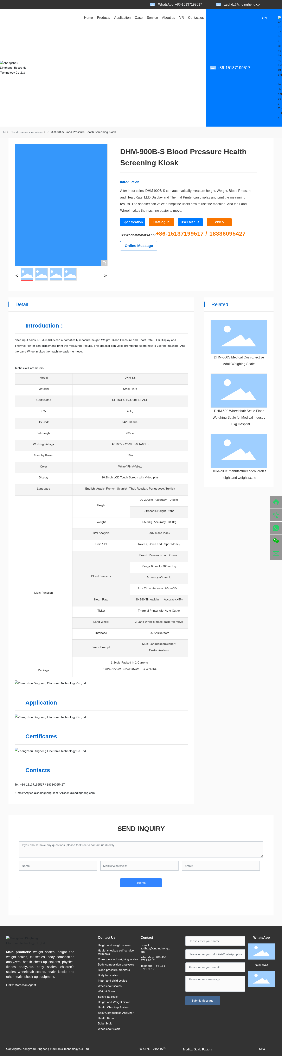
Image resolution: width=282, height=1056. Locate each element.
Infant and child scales (112, 980)
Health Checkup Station (113, 1007)
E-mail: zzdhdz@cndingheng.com (155, 948)
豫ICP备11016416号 (153, 1048)
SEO (262, 1048)
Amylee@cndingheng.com (41, 792)
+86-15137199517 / (181, 233)
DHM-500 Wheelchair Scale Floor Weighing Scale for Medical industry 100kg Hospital (239, 417)
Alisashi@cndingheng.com (77, 792)
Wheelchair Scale (109, 1028)
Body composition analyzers (116, 964)
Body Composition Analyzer (116, 1012)
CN (264, 18)
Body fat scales (108, 975)
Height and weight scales (114, 945)
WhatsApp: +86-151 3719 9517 (154, 958)
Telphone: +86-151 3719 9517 (153, 967)
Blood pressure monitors (27, 132)
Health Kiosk (106, 1018)
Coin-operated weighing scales (118, 959)
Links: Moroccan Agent (21, 985)
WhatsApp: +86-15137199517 (180, 4)
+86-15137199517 (32, 784)
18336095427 (227, 233)
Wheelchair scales (110, 986)
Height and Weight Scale (114, 1002)
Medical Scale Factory (197, 1049)
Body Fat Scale (108, 996)
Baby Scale (105, 1023)
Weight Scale (106, 991)
